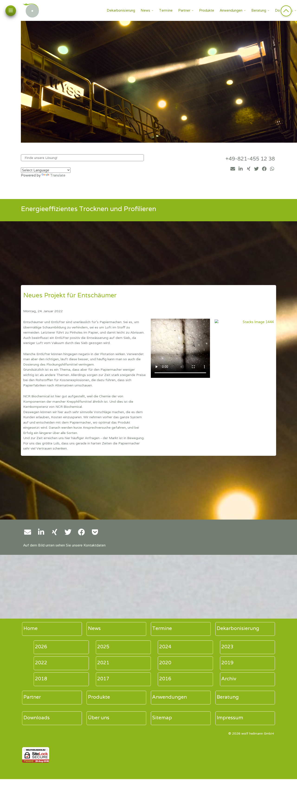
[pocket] (94, 532)
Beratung (258, 10)
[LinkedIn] (240, 169)
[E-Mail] (232, 169)
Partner (184, 10)
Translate (57, 175)
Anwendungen (231, 10)
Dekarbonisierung (121, 10)
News (145, 10)
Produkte (206, 10)
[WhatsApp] (272, 169)
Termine (166, 10)
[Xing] (248, 169)
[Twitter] (256, 169)
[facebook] (264, 169)
